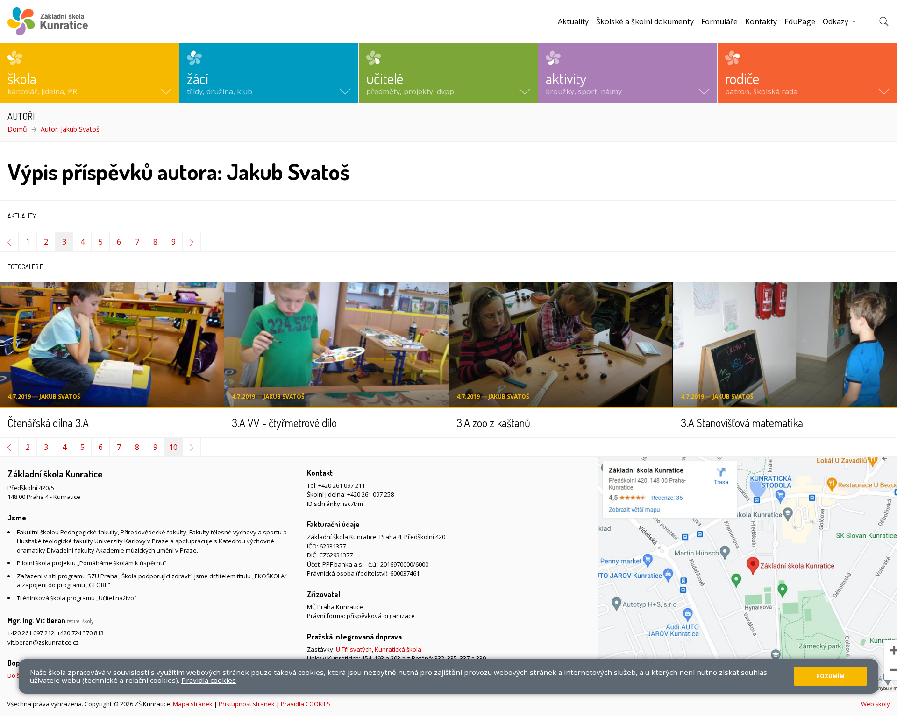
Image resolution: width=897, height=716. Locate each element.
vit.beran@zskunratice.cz (43, 642)
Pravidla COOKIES (306, 704)
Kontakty (761, 21)
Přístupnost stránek (247, 704)
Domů (17, 129)
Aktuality (573, 21)
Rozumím (830, 676)
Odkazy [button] (836, 21)
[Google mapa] (747, 574)
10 (173, 447)
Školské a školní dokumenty (645, 21)
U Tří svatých (354, 649)
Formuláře (719, 21)
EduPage (799, 21)
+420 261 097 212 (30, 633)
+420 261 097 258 (370, 494)
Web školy (875, 704)
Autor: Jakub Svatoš (70, 129)
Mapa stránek (193, 704)
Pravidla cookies (208, 680)
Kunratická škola (398, 649)
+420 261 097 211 (341, 485)
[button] (89, 73)
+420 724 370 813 (80, 633)
